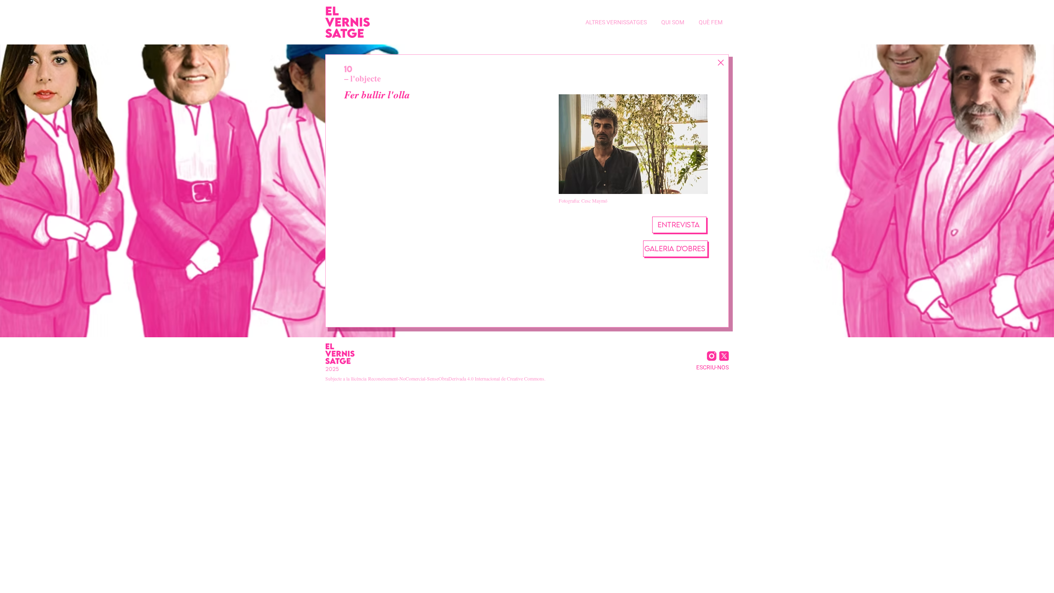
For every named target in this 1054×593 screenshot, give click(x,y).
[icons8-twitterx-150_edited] (724, 356)
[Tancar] (720, 62)
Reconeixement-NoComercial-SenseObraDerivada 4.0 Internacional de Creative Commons (456, 378)
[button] (615, 22)
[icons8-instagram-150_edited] (711, 356)
